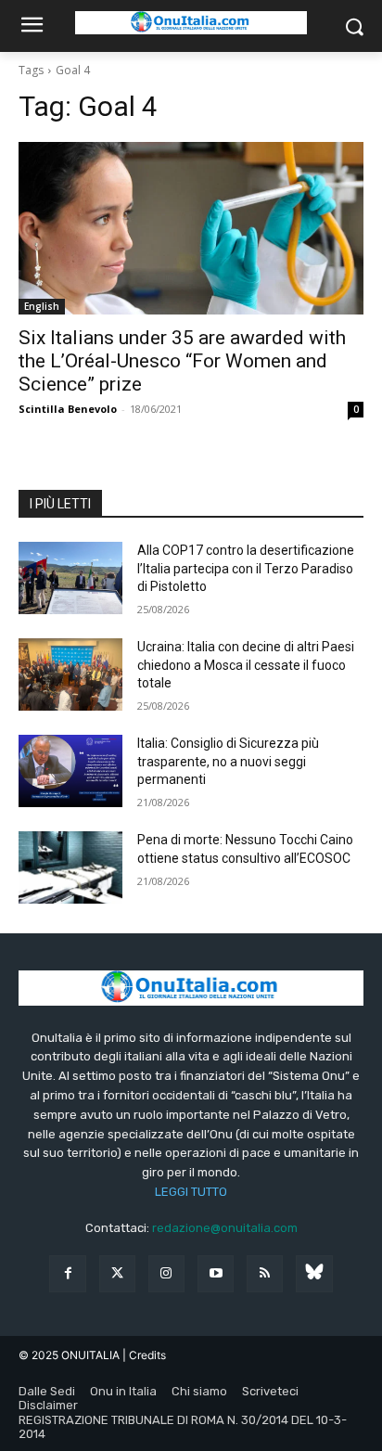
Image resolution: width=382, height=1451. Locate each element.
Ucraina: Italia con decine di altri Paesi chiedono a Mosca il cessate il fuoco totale (245, 664)
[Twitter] (117, 1273)
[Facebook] (67, 1273)
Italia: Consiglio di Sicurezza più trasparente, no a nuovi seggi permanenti (228, 761)
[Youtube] (215, 1273)
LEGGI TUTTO (191, 1192)
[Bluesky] (314, 1273)
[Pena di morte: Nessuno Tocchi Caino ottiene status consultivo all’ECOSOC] (70, 867)
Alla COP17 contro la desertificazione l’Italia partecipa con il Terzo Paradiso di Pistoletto (245, 568)
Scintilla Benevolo (68, 409)
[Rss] (265, 1273)
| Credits (144, 1355)
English (41, 306)
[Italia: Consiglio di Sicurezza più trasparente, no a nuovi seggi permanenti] (70, 771)
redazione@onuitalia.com (225, 1228)
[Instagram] (166, 1273)
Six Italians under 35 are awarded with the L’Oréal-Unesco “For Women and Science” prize (182, 361)
